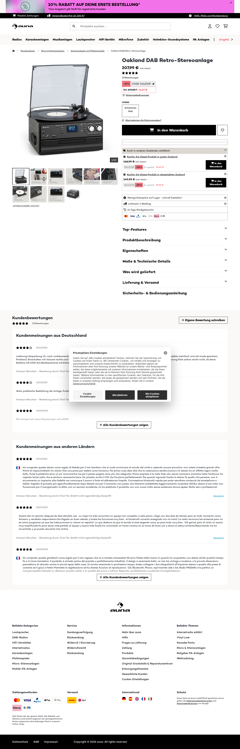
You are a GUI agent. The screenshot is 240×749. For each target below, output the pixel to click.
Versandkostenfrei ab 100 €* (68, 15)
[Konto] (210, 26)
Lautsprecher (20, 632)
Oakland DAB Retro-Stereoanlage (128, 50)
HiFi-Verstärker (21, 642)
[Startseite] (16, 50)
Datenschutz (20, 741)
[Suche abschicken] (73, 26)
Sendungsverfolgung (80, 632)
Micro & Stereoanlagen (53, 50)
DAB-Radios (20, 637)
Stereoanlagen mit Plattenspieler (88, 50)
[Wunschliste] (217, 26)
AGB (36, 741)
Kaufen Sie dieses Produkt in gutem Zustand (152, 156)
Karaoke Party (186, 642)
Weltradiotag (185, 658)
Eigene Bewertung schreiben (204, 320)
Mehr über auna (131, 632)
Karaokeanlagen (22, 653)
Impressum (51, 741)
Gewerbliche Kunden (134, 674)
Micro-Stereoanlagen (25, 663)
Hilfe (125, 637)
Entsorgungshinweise (135, 668)
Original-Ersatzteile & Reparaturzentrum (147, 663)
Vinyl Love (183, 637)
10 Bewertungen (130, 77)
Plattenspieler (21, 658)
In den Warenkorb (172, 130)
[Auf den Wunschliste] (222, 130)
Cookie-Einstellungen (135, 679)
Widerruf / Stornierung (81, 642)
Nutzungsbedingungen (187, 703)
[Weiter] (231, 39)
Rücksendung (75, 637)
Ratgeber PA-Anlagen (190, 653)
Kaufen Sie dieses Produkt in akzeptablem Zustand (156, 174)
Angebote (226, 39)
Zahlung (127, 648)
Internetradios (21, 648)
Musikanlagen (28, 50)
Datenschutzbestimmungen (199, 701)
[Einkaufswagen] (225, 26)
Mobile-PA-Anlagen (24, 668)
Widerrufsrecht (76, 648)
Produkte (127, 653)
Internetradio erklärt (189, 632)
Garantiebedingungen (135, 658)
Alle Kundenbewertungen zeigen (125, 425)
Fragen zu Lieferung (134, 642)
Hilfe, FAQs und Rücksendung (211, 15)
